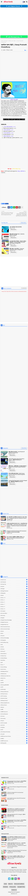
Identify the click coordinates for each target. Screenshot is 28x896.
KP (14, 662)
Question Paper (14, 698)
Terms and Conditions (19, 883)
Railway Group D (14, 700)
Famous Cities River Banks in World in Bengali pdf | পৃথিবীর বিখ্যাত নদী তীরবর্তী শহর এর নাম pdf (18, 481)
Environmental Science (14, 626)
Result (14, 707)
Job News (14, 660)
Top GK (14, 734)
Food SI (14, 635)
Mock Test (14, 678)
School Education (14, 714)
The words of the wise (14, 731)
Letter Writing (14, 667)
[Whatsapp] (14, 207)
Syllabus (14, 727)
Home (2, 40)
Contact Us (14, 889)
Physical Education (14, 691)
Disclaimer (5, 886)
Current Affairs (14, 613)
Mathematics (14, 673)
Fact (14, 633)
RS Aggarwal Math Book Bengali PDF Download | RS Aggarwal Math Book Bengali (17, 531)
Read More (14, 229)
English (14, 617)
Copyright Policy (21, 886)
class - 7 (14, 604)
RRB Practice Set (14, 711)
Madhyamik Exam (14, 671)
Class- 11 (14, 606)
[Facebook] (9, 207)
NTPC (14, 682)
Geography (14, 640)
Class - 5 (14, 602)
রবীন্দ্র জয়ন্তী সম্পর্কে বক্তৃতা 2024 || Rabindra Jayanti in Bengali (17, 235)
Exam (14, 631)
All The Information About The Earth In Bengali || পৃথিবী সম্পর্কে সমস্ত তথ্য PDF (16, 459)
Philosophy (14, 689)
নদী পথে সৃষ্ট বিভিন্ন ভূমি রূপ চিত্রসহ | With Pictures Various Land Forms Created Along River (17, 474)
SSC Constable (14, 722)
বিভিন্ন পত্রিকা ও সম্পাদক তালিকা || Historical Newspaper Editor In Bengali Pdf (17, 249)
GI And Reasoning (14, 642)
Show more (23, 222)
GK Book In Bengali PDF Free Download (15, 792)
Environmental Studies (14, 628)
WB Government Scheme (14, 736)
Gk (14, 644)
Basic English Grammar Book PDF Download (16, 798)
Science (14, 716)
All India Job (14, 582)
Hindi (14, 646)
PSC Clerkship (14, 696)
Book (14, 595)
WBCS (14, 738)
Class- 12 (14, 608)
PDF (14, 687)
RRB (14, 709)
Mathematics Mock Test (14, 675)
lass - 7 (14, 664)
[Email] (19, 207)
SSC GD (14, 725)
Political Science (14, 693)
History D (14, 651)
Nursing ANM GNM (14, 684)
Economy (14, 615)
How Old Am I (14, 653)
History (14, 649)
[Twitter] (11, 207)
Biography (14, 593)
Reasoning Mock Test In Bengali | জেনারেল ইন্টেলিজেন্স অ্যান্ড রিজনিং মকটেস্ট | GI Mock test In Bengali (16, 782)
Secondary (14, 718)
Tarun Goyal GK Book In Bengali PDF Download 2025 (16, 787)
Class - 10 (14, 597)
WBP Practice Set (14, 740)
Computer (14, 611)
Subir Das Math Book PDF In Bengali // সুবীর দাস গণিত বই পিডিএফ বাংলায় (16, 815)
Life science (14, 669)
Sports (14, 720)
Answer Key (14, 584)
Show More (24, 448)
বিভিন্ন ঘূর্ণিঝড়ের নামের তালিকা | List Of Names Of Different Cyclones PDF (17, 452)
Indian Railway (14, 658)
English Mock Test (14, 624)
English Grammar (14, 622)
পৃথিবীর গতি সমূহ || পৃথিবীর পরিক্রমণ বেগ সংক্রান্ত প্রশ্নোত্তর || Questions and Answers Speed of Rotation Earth (18, 466)
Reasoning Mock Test (14, 702)
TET (14, 729)
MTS (14, 680)
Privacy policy (13, 886)
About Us (10, 883)
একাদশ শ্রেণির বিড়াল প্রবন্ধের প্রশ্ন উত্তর (16, 226)
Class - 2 (14, 599)
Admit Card (14, 579)
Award (14, 586)
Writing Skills (14, 743)
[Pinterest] (17, 207)
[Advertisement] (14, 21)
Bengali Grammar (14, 590)
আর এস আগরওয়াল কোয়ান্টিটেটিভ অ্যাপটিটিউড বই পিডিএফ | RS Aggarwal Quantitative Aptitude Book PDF (15, 537)
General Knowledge (14, 637)
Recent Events (14, 705)
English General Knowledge (14, 620)
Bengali (6, 40)
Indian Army (14, 655)
